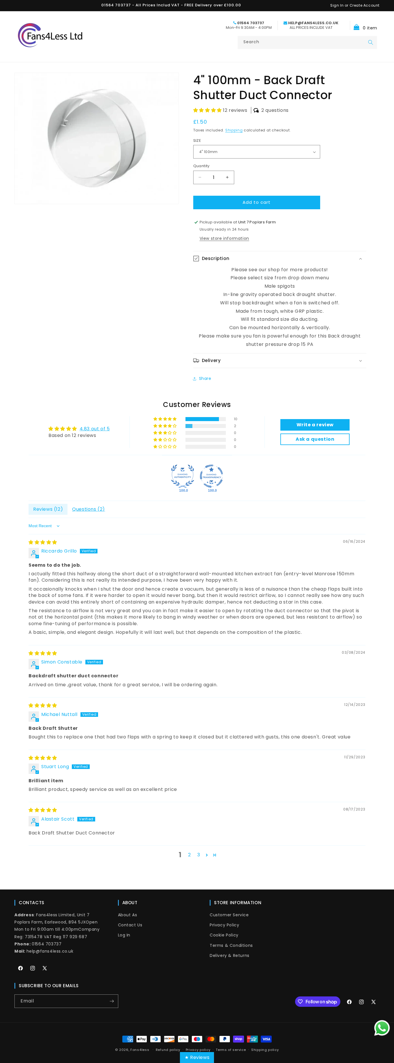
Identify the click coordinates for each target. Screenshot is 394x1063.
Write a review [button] (315, 424)
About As (127, 915)
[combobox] (307, 42)
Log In (124, 935)
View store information (224, 238)
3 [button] (198, 854)
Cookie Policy (224, 935)
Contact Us (130, 925)
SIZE (197, 140)
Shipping (234, 130)
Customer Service (229, 915)
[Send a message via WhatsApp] (382, 1028)
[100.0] (182, 476)
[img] (43, 542)
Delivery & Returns (229, 955)
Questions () (88, 509)
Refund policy (168, 1049)
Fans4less (139, 1049)
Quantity (201, 166)
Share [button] (205, 378)
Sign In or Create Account (355, 5)
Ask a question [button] (315, 439)
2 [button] (189, 854)
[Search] (370, 42)
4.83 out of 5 (95, 428)
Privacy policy (198, 1049)
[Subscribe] (111, 1001)
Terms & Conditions (231, 945)
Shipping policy (265, 1049)
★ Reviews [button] (197, 1057)
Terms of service (231, 1049)
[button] (363, 25)
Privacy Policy (224, 925)
